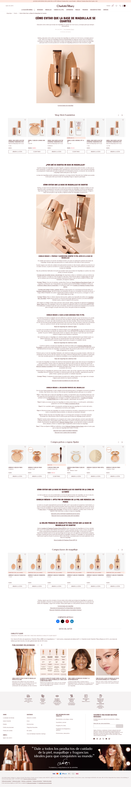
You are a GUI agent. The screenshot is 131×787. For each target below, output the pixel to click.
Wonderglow (51, 397)
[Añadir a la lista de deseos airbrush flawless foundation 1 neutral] (45, 554)
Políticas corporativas (37, 781)
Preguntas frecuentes (32, 727)
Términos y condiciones (26, 781)
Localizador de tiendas (8, 717)
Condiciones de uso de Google (45, 783)
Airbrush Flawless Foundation (44, 366)
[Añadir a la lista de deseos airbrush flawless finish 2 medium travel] (123, 447)
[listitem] (28, 10)
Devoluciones (30, 724)
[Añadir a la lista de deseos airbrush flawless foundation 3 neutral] (123, 554)
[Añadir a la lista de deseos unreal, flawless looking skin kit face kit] (45, 120)
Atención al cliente (31, 717)
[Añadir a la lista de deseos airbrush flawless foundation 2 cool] (64, 554)
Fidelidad (108, 5)
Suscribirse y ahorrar (61, 722)
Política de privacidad (8, 727)
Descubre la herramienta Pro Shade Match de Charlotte (65, 608)
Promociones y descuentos (63, 733)
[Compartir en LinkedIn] (72, 621)
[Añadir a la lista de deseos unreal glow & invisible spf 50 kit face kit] (84, 120)
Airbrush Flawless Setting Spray (75, 426)
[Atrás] (118, 115)
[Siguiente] (122, 115)
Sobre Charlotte (7, 721)
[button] (120, 6)
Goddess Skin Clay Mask (55, 509)
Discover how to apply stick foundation (65, 432)
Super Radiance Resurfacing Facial (81, 282)
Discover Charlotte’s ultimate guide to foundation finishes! (65, 610)
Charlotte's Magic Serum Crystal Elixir (47, 285)
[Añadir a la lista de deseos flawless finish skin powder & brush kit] (64, 447)
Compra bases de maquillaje (65, 105)
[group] (16, 136)
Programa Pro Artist (61, 725)
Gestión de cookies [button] (47, 781)
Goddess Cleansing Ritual (44, 291)
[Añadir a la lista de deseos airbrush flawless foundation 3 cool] (103, 554)
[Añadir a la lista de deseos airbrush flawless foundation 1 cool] (25, 554)
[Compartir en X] (62, 621)
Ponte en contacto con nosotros (30, 778)
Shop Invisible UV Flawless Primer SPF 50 (65, 540)
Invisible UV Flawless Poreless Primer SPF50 (53, 528)
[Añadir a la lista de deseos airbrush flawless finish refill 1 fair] (103, 447)
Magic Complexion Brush (72, 403)
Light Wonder (75, 329)
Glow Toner (85, 276)
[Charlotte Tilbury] (65, 6)
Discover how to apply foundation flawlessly (65, 430)
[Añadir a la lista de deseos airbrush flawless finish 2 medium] (25, 447)
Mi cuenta (29, 730)
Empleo (5, 724)
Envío (28, 721)
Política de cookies (7, 730)
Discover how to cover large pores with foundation (65, 515)
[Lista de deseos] (116, 6)
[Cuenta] (112, 5)
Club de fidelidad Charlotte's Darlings (36, 733)
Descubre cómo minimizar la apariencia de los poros (65, 513)
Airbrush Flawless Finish (66, 422)
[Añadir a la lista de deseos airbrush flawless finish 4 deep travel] (45, 447)
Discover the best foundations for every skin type (65, 380)
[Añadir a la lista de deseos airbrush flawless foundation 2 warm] (84, 554)
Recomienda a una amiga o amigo (64, 719)
